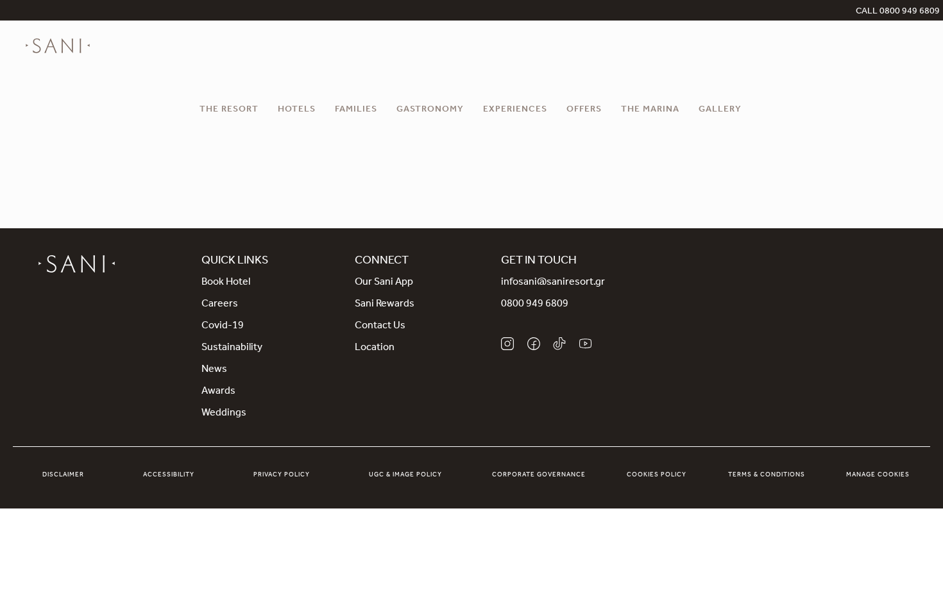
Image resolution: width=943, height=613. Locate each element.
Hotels (297, 110)
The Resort (229, 110)
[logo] (58, 46)
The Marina (650, 110)
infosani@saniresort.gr (553, 283)
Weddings (223, 413)
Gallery (720, 110)
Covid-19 (222, 326)
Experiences (515, 110)
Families (356, 110)
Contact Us (380, 326)
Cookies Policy (656, 475)
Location (375, 348)
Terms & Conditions (766, 475)
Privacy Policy (281, 475)
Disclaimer (63, 475)
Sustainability (231, 348)
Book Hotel (225, 283)
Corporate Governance (539, 475)
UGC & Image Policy (405, 475)
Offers (584, 110)
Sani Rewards (384, 304)
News (214, 370)
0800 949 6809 (534, 304)
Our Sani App (384, 283)
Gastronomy (430, 110)
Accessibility (168, 475)
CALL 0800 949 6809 (898, 12)
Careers (219, 304)
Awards (218, 392)
